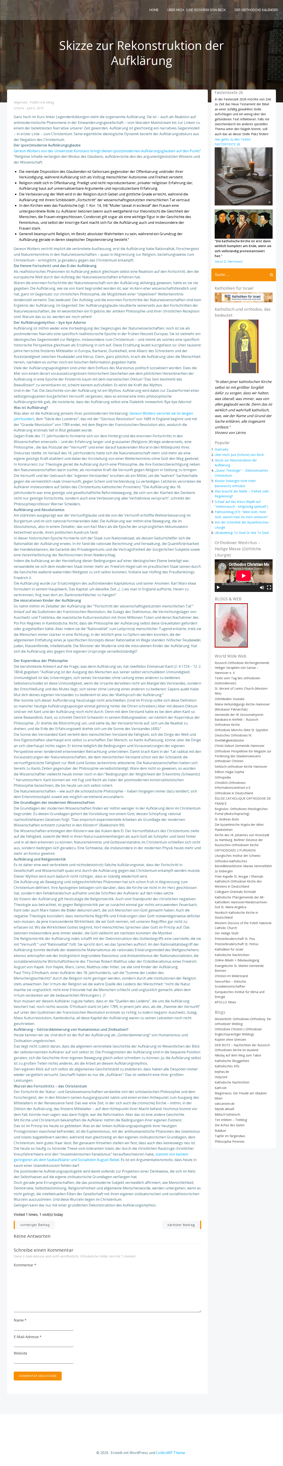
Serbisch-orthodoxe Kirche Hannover (241, 766)
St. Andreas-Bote (227, 819)
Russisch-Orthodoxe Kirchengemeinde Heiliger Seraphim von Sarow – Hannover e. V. (242, 668)
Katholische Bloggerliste (232, 1061)
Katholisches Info (227, 1066)
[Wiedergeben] (218, 587)
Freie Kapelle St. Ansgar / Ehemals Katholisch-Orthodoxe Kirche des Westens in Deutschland (239, 881)
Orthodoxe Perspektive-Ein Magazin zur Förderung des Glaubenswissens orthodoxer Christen (243, 756)
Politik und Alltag (42, 102)
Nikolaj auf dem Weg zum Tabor (238, 1055)
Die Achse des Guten (230, 1125)
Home (154, 10)
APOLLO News (225, 1002)
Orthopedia (223, 777)
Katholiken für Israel (229, 949)
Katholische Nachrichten (232, 955)
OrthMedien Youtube (230, 699)
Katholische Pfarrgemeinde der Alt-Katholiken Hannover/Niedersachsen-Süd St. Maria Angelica (241, 902)
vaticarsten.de (225, 1103)
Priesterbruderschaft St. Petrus (236, 944)
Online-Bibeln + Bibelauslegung (237, 960)
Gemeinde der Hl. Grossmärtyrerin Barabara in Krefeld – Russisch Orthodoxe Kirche (239, 720)
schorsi (19, 108)
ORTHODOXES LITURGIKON (235, 850)
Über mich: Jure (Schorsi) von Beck (196, 10)
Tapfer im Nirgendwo (230, 1136)
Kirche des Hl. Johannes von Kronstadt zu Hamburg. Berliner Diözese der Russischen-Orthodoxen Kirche (242, 840)
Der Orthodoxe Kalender (256, 10)
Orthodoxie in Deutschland (234, 793)
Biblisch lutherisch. (228, 1114)
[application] (244, 575)
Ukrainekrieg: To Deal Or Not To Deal (242, 533)
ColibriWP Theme (170, 1452)
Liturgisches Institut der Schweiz (237, 855)
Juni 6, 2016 (35, 108)
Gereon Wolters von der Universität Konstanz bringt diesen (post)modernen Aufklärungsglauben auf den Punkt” (107, 150)
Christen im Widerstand (231, 976)
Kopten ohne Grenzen (230, 1039)
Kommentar (25, 1265)
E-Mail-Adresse (28, 1336)
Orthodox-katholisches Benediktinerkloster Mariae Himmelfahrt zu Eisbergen (243, 866)
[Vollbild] (269, 587)
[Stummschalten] (262, 587)
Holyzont (221, 1077)
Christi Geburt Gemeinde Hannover (239, 746)
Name (20, 1320)
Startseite (221, 449)
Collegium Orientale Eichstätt (235, 892)
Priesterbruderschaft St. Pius (235, 939)
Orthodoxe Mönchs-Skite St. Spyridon (241, 730)
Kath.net (221, 1088)
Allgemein (21, 102)
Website (20, 1353)
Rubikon (220, 1130)
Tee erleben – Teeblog (231, 1120)
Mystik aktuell (224, 1109)
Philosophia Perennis (230, 1141)
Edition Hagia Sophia (229, 772)
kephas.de (222, 1072)
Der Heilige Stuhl (226, 933)
